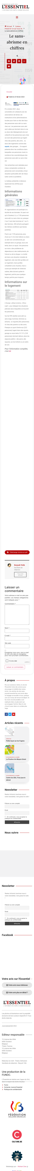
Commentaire (10, 603)
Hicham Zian (22, 1166)
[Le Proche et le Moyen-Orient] (9, 749)
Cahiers (18, 26)
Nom (7, 628)
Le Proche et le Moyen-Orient (16, 759)
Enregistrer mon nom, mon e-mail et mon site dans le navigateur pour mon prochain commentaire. (17, 654)
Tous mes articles (20, 574)
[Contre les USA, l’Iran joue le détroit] (9, 768)
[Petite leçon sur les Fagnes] (9, 731)
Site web (8, 643)
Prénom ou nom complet (12, 803)
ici (10, 351)
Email (6, 810)
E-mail (7, 635)
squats (7, 146)
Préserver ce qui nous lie (13, 29)
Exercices (8, 738)
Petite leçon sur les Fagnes (15, 741)
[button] (9, 61)
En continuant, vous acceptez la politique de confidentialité (16, 817)
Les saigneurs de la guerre (12, 757)
